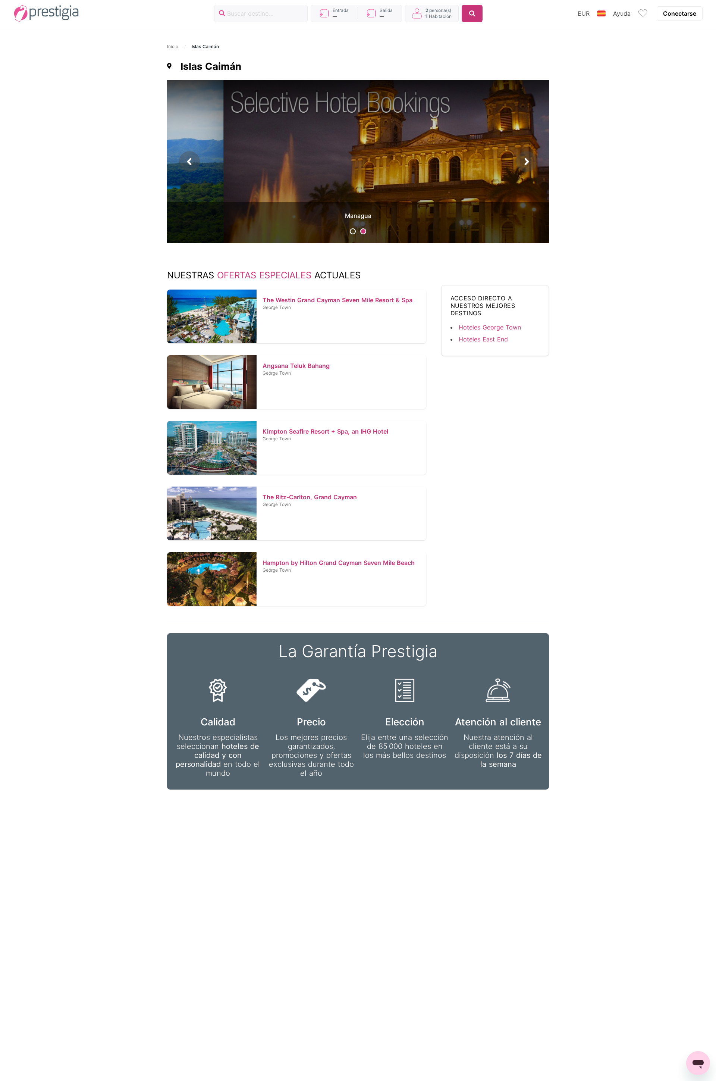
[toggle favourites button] (643, 13)
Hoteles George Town (490, 327)
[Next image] (526, 161)
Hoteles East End (483, 339)
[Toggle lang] (601, 13)
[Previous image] (189, 161)
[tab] (353, 231)
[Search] (472, 13)
